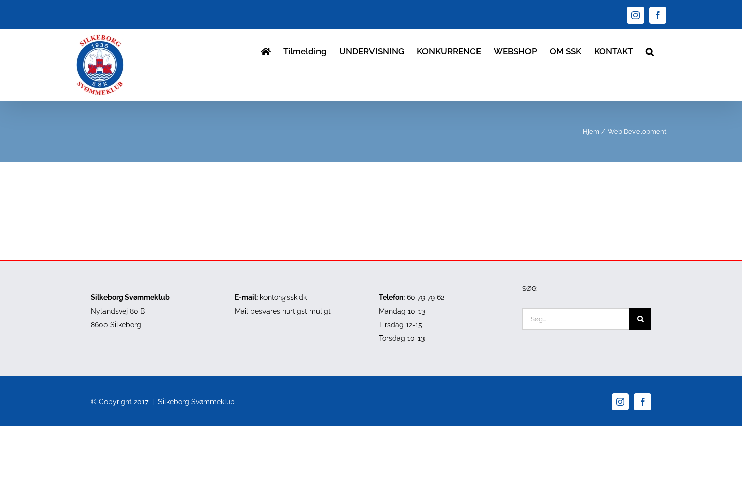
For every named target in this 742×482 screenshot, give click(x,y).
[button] (650, 51)
